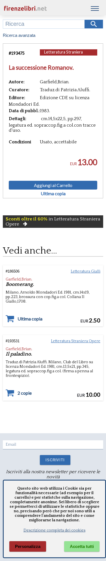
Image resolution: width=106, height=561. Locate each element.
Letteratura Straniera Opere (63, 55)
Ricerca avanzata (19, 35)
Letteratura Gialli (85, 271)
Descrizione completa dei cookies (54, 530)
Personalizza (27, 546)
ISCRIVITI (55, 460)
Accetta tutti (82, 546)
